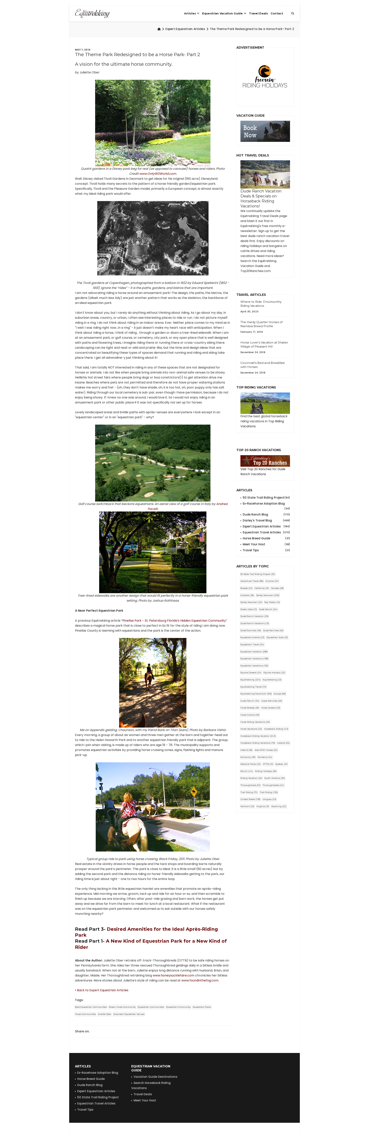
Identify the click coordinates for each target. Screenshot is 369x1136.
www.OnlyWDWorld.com (157, 173)
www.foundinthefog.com (199, 980)
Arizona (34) (272, 581)
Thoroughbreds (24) (273, 785)
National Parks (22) (250, 764)
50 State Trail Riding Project (266, 498)
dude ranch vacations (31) (254, 623)
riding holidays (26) (266, 771)
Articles (190, 13)
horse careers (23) (270, 707)
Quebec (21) (281, 764)
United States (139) (250, 799)
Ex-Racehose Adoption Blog (97, 1073)
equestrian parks (202, 1007)
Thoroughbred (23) (250, 785)
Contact (277, 13)
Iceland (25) (283, 743)
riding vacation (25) (251, 778)
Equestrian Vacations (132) (254, 665)
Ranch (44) (246, 771)
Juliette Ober (104, 1014)
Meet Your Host (266, 544)
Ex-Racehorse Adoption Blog (266, 503)
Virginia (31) (262, 806)
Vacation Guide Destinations (155, 1077)
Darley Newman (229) (267, 595)
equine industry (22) (274, 672)
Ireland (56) (246, 750)
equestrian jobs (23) (277, 637)
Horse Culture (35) (249, 715)
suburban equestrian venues (129, 1014)
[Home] (159, 29)
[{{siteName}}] (92, 13)
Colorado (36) (247, 595)
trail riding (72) (249, 792)
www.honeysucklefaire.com (173, 975)
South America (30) (274, 778)
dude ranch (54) (268, 609)
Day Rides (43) (272, 602)
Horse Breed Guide (266, 538)
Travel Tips (266, 550)
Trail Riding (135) (269, 792)
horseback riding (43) (276, 729)
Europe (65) (280, 693)
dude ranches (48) (250, 630)
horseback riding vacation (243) (258, 736)
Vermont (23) (247, 806)
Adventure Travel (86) (251, 581)
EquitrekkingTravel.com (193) (256, 693)
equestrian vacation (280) (254, 651)
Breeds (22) (246, 588)
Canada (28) (277, 588)
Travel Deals (258, 13)
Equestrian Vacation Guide (222, 13)
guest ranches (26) (271, 700)
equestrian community (178, 1007)
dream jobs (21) (248, 609)
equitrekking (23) (272, 679)
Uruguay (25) (270, 799)
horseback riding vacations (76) (257, 743)
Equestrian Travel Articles (266, 532)
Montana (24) (265, 757)
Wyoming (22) (279, 806)
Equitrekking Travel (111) (253, 686)
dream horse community (122, 1007)
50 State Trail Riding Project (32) (257, 574)
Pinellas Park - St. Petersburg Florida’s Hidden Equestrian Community (174, 620)
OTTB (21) (268, 764)
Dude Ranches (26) (273, 630)
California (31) (261, 588)
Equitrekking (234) (250, 679)
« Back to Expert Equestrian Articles (101, 990)
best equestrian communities (91, 1007)
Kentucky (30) (248, 757)
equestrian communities (151, 1007)
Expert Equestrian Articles (185, 29)
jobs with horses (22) (266, 750)
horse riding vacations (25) (255, 722)
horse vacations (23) (251, 729)
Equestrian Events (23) (252, 637)
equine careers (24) (251, 672)
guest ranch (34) (249, 700)
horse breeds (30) (249, 707)
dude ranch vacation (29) (254, 616)
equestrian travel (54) (252, 644)
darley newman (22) (251, 602)
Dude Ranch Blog (266, 514)
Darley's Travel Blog (266, 520)
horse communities (85, 1014)
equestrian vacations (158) (254, 658)
